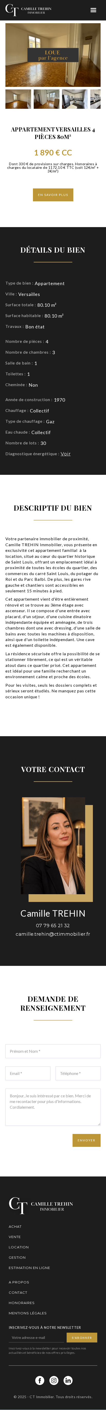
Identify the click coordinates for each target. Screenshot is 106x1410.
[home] (28, 10)
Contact (18, 1292)
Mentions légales (28, 1313)
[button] (93, 10)
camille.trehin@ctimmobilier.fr (53, 934)
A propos (19, 1282)
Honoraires (22, 1303)
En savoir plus (53, 195)
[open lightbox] (18, 99)
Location (19, 1247)
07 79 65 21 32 (53, 925)
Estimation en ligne (29, 1268)
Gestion (17, 1257)
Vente (15, 1237)
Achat (15, 1226)
